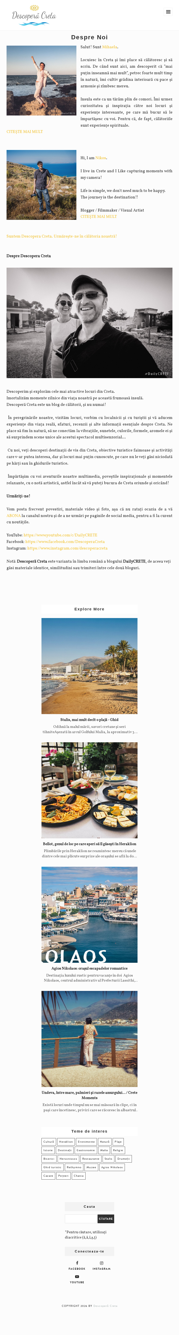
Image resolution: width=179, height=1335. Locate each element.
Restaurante (91, 1159)
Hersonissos (68, 1159)
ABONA (14, 516)
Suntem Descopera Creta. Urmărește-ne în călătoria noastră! (62, 236)
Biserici (49, 1159)
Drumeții (123, 1159)
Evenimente (86, 1142)
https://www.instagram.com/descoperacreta (67, 548)
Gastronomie (86, 1150)
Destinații (65, 1150)
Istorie (48, 1150)
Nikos (100, 158)
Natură (105, 1142)
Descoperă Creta (105, 1306)
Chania (79, 1176)
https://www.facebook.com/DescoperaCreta (65, 542)
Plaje (118, 1142)
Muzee (91, 1167)
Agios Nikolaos (112, 1167)
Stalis (108, 1159)
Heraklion (66, 1142)
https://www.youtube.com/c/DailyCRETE (60, 535)
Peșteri (63, 1176)
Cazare (48, 1176)
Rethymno (74, 1167)
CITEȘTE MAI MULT (25, 132)
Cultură (48, 1142)
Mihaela (109, 47)
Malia (104, 1150)
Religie (118, 1150)
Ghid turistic (52, 1167)
